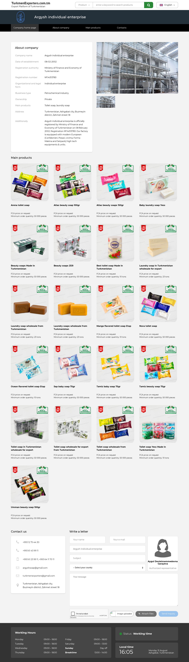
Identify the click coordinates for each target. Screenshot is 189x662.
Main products (93, 28)
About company (61, 28)
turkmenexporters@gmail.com (39, 576)
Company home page (24, 28)
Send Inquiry (168, 613)
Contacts (121, 28)
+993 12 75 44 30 (31, 542)
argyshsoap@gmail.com (35, 568)
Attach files (147, 613)
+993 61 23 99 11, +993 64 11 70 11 (38, 559)
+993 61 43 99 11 (30, 550)
